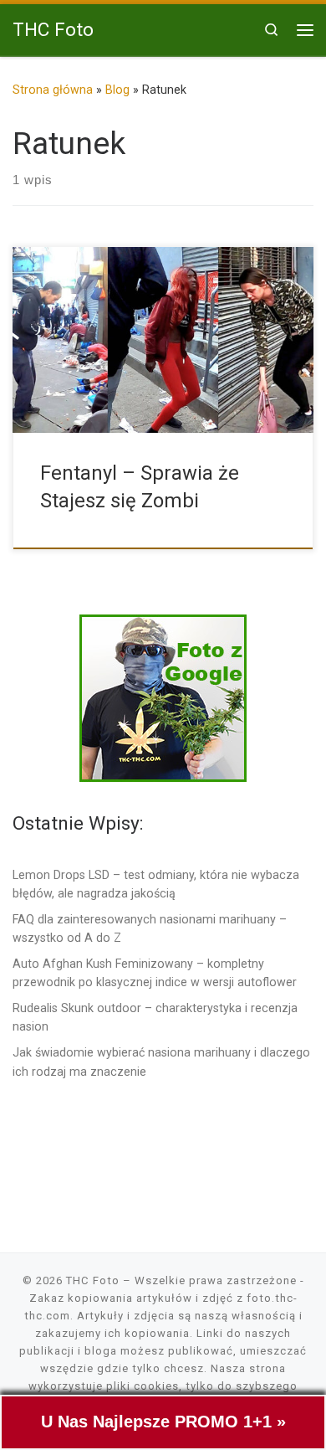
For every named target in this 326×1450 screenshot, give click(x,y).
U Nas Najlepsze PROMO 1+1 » (163, 1421)
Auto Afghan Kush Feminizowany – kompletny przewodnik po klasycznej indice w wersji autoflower (155, 973)
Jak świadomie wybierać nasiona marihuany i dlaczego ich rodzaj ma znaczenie (161, 1061)
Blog (117, 89)
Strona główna (53, 89)
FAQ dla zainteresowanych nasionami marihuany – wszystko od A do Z (150, 928)
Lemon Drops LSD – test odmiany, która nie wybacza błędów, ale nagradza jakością (156, 884)
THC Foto (93, 1280)
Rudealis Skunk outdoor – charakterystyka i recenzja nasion (155, 1017)
